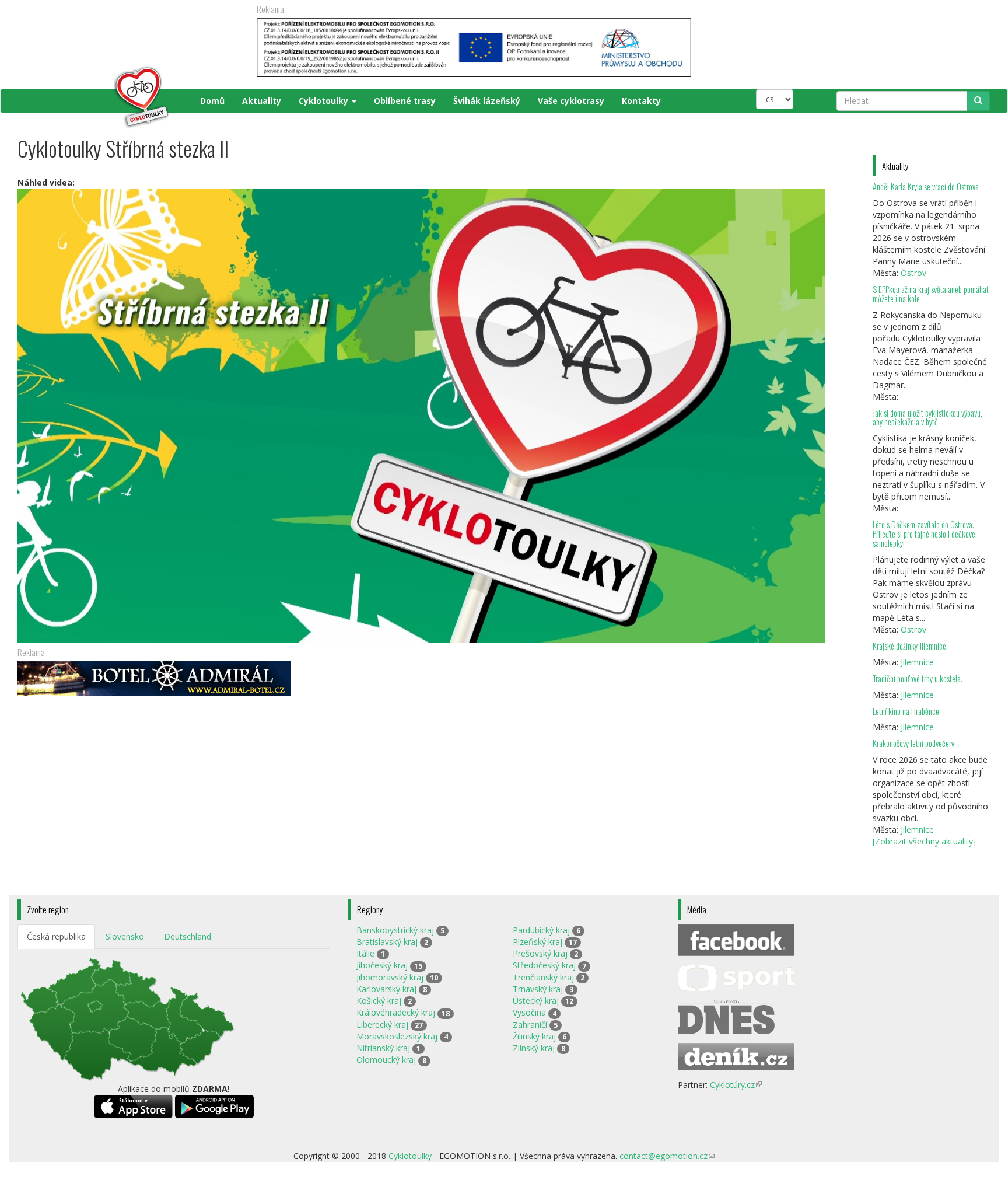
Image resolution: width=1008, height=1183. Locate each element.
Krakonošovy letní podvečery (913, 743)
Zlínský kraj (534, 1047)
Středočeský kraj (544, 965)
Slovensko (125, 936)
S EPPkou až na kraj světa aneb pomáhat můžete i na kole (931, 294)
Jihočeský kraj (382, 965)
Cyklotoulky (325, 100)
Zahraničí (530, 1024)
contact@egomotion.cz (667, 1155)
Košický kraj (378, 1000)
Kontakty (641, 100)
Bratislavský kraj (387, 941)
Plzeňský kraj (537, 941)
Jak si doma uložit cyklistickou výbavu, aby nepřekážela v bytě (927, 417)
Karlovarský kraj (386, 988)
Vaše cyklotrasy (571, 100)
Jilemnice (917, 662)
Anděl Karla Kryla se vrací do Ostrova (926, 186)
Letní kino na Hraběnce (906, 711)
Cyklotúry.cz (736, 1084)
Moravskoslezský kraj (397, 1036)
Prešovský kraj (540, 953)
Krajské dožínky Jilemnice (909, 646)
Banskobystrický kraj (395, 930)
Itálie (365, 953)
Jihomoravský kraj (390, 977)
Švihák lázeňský (486, 100)
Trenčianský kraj (543, 977)
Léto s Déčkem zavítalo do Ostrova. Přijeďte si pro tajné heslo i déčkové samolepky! (924, 533)
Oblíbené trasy (405, 100)
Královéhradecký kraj (395, 1012)
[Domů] (94, 97)
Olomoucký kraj (386, 1059)
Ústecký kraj (536, 1000)
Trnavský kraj (538, 988)
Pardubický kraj (541, 930)
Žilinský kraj (534, 1036)
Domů (212, 100)
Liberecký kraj (382, 1024)
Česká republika (56, 936)
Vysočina (529, 1012)
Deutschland (187, 936)
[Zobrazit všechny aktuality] (924, 841)
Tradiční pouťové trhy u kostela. (918, 678)
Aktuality (261, 100)
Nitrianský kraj (383, 1047)
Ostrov (913, 272)
